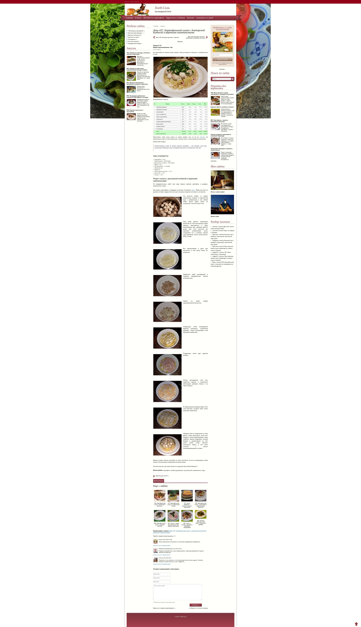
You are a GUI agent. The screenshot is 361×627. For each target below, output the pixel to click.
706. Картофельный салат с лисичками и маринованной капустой (201, 505)
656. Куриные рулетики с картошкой (135, 110)
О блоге (138, 18)
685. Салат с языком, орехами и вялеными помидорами (187, 525)
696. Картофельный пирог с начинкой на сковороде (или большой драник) (222, 264)
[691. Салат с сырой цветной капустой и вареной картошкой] (173, 522)
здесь (193, 190)
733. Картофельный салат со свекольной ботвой (173, 505)
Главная (127, 1)
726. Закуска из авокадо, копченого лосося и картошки (138, 53)
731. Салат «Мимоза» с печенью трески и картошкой (187, 505)
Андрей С (215, 252)
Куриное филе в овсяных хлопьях (222, 107)
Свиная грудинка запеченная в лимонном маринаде (221, 135)
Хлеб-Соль (162, 8)
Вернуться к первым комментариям (163, 608)
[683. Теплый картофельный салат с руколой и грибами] (201, 519)
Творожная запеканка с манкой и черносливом (221, 149)
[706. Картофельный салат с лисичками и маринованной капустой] (201, 502)
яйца (203, 470)
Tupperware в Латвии (175, 18)
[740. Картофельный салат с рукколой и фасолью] (160, 502)
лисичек (202, 137)
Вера (214, 262)
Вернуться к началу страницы (199, 608)
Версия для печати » (162, 476)
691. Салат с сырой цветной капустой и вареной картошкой (173, 525)
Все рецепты (135, 1)
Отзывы (190, 18)
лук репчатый (188, 470)
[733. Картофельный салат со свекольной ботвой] (173, 502)
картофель (166, 470)
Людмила (215, 240)
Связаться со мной (204, 18)
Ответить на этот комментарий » (162, 545)
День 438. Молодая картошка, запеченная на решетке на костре (195, 37)
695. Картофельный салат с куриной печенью (159, 525)
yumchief (215, 230)
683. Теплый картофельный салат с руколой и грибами (200, 522)
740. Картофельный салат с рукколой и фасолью (159, 505)
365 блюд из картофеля (153, 18)
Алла (160, 558)
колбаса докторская (177, 470)
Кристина (215, 234)
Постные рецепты (133, 41)
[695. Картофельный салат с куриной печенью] (160, 522)
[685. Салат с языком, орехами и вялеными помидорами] (187, 522)
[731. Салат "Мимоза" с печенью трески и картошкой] (187, 502)
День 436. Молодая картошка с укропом (167, 37)
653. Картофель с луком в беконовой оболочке (219, 120)
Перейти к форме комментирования (163, 536)
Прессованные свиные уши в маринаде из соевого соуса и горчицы (222, 248)
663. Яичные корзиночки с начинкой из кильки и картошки (137, 83)
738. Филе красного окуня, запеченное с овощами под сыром (222, 93)
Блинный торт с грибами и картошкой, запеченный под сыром (222, 236)
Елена (160, 539)
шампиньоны (197, 470)
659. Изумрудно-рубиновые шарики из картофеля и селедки (137, 96)
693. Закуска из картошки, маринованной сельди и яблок (137, 69)
